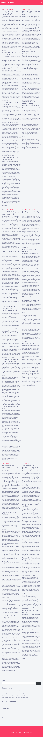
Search (3, 680)
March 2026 (4, 710)
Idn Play (3, 720)
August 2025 (4, 713)
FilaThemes (30, 732)
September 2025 (5, 712)
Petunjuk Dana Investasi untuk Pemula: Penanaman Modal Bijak (31, 212)
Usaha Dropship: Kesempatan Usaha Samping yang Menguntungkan (10, 13)
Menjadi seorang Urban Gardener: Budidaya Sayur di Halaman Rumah (10, 467)
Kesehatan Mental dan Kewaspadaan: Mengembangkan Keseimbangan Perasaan (11, 212)
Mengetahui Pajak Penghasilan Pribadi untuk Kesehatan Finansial (31, 13)
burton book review (7, 2)
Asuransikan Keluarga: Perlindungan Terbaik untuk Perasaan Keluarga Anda (30, 467)
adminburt (11, 9)
